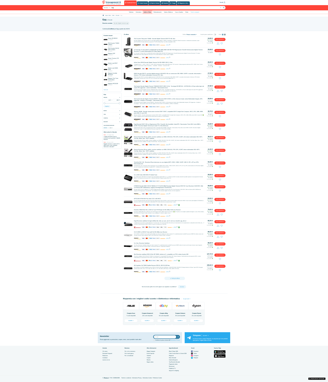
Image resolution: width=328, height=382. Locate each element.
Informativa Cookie (147, 377)
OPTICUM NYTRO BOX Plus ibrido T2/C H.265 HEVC (147, 198)
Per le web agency (129, 353)
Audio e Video (108, 15)
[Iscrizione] (178, 337)
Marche (148, 360)
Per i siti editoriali (129, 355)
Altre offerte (218, 43)
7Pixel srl (106, 377)
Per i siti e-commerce (130, 351)
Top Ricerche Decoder (174, 362)
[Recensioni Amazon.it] (163, 45)
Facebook (195, 351)
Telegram (195, 357)
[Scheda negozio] (137, 45)
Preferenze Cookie (157, 377)
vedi (219, 39)
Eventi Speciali (150, 353)
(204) (175, 205)
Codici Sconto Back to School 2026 (178, 353)
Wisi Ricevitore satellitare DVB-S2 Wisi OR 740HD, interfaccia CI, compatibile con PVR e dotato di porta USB (161, 254)
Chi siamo (104, 351)
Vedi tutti (106, 89)
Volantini (149, 355)
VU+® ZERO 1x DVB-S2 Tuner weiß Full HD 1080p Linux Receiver (150, 232)
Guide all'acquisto (173, 360)
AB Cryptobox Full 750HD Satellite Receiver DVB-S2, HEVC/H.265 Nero (152, 265)
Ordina (184, 34)
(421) (167, 45)
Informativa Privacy (175, 340)
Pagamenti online (173, 364)
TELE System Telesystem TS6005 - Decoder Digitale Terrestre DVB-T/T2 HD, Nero (154, 38)
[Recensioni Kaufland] (170, 205)
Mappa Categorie (151, 351)
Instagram (196, 355)
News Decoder (172, 357)
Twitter (195, 353)
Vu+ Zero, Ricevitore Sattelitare (142, 243)
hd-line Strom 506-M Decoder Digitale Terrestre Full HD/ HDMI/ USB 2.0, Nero (153, 62)
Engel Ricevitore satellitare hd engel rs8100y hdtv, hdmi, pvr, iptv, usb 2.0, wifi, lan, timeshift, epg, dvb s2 (160, 221)
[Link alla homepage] (103, 15)
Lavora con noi (106, 360)
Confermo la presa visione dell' (167, 340)
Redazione (105, 355)
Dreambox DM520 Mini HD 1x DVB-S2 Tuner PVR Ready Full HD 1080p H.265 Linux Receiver (157, 209)
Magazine (171, 355)
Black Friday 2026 (173, 351)
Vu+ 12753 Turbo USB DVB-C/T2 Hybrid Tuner (145, 175)
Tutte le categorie (195, 12)
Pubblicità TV (172, 368)
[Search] (224, 7)
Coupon (149, 357)
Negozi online (150, 362)
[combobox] (106, 7)
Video (113, 15)
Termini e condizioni (126, 377)
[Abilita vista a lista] (222, 34)
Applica (107, 106)
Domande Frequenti (107, 353)
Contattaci (105, 357)
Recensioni (171, 366)
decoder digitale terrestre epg (121, 23)
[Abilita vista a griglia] (225, 34)
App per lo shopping (174, 370)
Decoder (117, 15)
